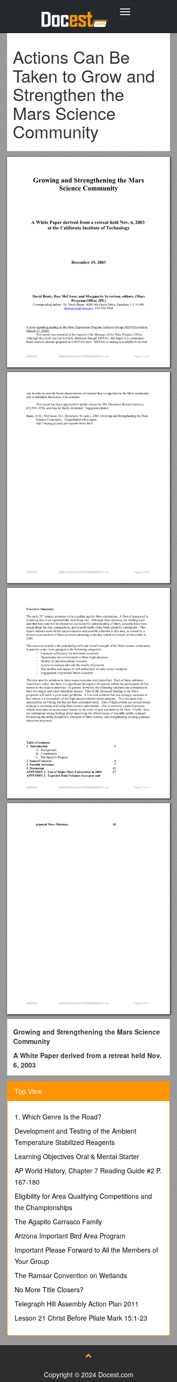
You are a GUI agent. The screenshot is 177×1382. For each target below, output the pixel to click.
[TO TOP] (88, 1355)
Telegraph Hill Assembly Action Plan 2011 (77, 1303)
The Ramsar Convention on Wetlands (71, 1275)
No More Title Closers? (49, 1289)
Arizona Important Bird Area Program (70, 1235)
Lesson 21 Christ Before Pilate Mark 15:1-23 (81, 1318)
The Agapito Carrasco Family (58, 1221)
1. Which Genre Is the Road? (58, 1116)
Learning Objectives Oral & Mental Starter (77, 1156)
